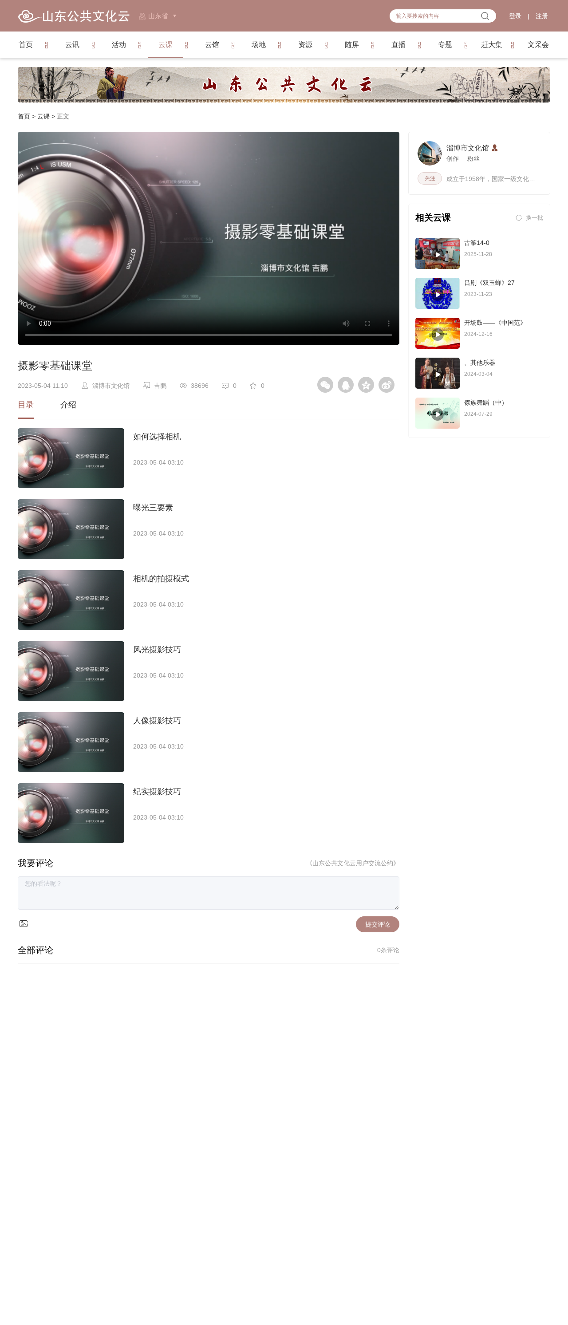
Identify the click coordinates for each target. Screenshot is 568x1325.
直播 (398, 44)
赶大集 (491, 44)
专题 (445, 44)
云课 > (47, 116)
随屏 (352, 44)
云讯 (72, 44)
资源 (305, 44)
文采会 (538, 44)
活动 (119, 44)
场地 (259, 44)
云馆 (212, 44)
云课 (165, 44)
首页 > (27, 116)
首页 (26, 44)
